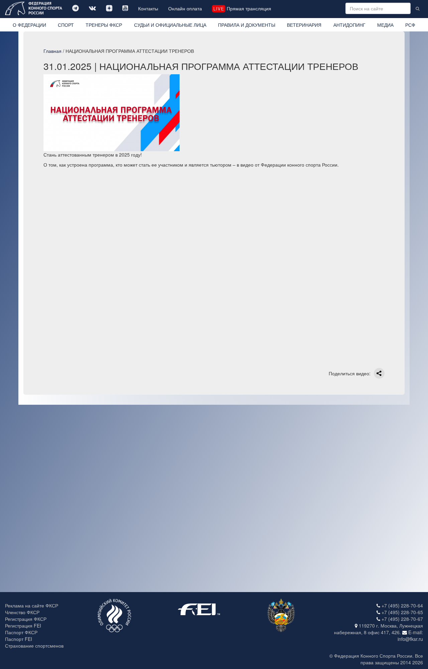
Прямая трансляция (242, 8)
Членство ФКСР (22, 612)
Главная (52, 50)
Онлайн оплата (185, 8)
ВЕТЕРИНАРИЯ (304, 24)
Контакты (148, 8)
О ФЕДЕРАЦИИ (29, 24)
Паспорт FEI (18, 639)
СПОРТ (66, 24)
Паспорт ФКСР (21, 632)
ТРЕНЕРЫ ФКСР (104, 24)
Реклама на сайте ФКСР (31, 605)
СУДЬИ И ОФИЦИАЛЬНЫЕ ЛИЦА (170, 24)
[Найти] (417, 8)
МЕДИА (385, 24)
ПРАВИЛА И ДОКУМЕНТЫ (246, 24)
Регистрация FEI (23, 625)
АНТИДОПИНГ (349, 24)
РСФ (410, 24)
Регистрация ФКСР (25, 618)
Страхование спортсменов (34, 645)
